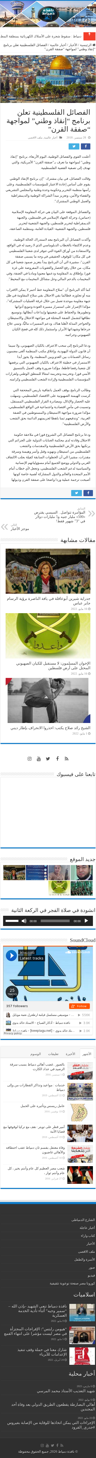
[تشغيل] (86, 920)
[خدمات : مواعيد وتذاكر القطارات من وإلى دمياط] (80, 1091)
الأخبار (73, 45)
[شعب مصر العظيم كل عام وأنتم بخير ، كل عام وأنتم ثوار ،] (80, 1175)
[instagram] (30, 759)
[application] (48, 921)
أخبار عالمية (58, 45)
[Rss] (66, 759)
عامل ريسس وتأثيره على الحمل (42, 1106)
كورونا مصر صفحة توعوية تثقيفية (72, 1283)
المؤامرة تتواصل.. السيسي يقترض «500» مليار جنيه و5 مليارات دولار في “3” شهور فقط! (59, 515)
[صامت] (24, 920)
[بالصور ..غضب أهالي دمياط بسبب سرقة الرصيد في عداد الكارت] (80, 1071)
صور (92, 1267)
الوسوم (35, 1054)
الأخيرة (70, 1054)
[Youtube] (39, 759)
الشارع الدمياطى (83, 1220)
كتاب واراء (88, 1236)
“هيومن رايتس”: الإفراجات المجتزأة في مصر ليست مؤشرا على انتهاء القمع (35, 1331)
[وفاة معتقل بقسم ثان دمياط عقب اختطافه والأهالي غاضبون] (80, 1154)
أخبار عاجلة (87, 1228)
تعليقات (53, 1054)
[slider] (13, 920)
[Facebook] (57, 759)
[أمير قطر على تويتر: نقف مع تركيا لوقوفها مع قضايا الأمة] (80, 1133)
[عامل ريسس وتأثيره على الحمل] (80, 1112)
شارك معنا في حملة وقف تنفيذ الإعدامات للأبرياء (42, 1351)
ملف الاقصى (35, 137)
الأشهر (86, 1054)
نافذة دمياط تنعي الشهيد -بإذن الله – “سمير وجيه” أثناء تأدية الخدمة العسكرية (37, 1310)
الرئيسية (86, 45)
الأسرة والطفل (84, 1259)
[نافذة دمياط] (48, 14)
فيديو (91, 1275)
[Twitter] (48, 759)
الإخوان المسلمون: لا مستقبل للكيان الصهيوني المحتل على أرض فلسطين (53, 665)
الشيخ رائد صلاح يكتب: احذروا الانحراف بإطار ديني (50, 728)
